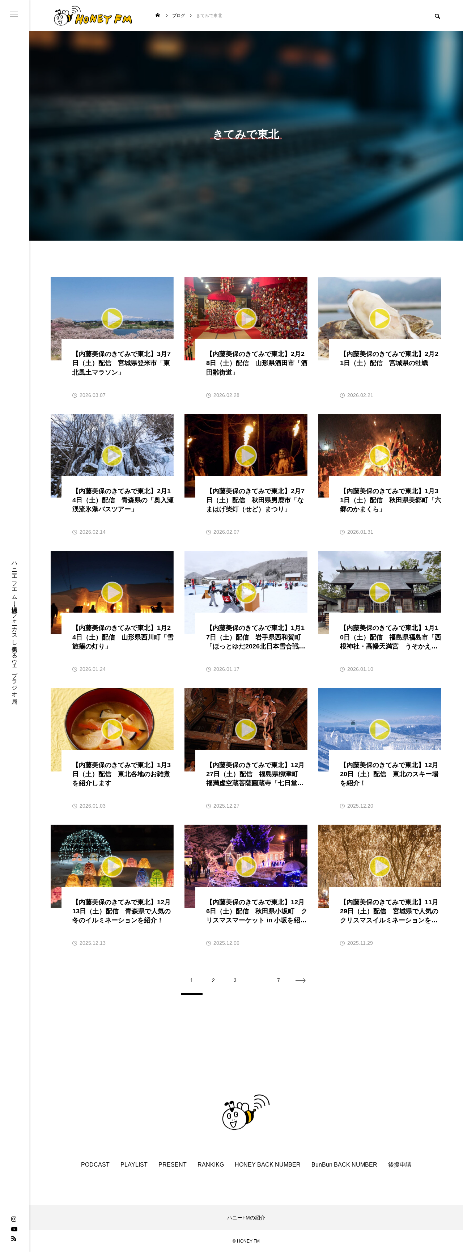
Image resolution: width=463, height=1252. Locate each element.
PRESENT (172, 1165)
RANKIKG (210, 1165)
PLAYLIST (134, 1165)
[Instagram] (14, 1219)
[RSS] (14, 1238)
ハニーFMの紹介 (246, 1218)
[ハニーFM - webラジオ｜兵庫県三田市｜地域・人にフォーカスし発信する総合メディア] (93, 15)
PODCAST (95, 1165)
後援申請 (399, 1165)
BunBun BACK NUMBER (344, 1165)
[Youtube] (14, 1229)
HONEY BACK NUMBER (268, 1165)
